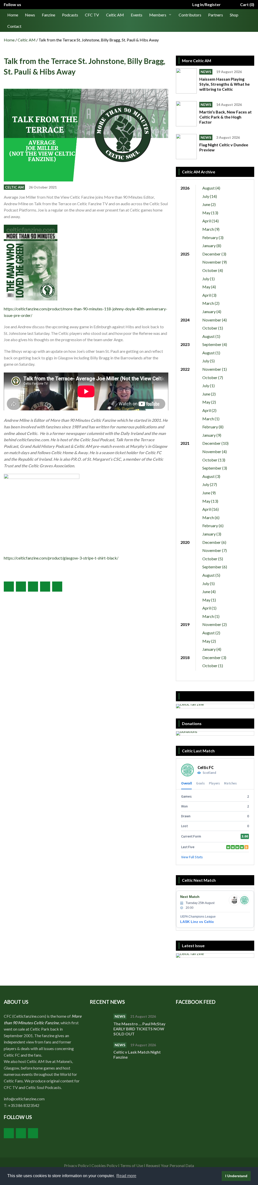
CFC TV (92, 14)
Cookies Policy (104, 1165)
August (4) (211, 187)
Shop (234, 14)
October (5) (212, 558)
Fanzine (48, 14)
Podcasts (70, 14)
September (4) (214, 344)
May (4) (209, 286)
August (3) (211, 476)
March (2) (210, 303)
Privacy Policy (76, 1165)
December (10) (215, 443)
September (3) (214, 468)
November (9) (214, 262)
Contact (14, 26)
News (30, 14)
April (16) (210, 509)
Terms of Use (131, 1165)
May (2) (209, 402)
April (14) (210, 220)
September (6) (214, 566)
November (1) (214, 369)
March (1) (210, 418)
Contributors (190, 14)
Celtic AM (115, 14)
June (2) (209, 204)
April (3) (209, 295)
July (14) (209, 196)
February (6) (212, 525)
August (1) (211, 336)
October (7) (212, 377)
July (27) (209, 484)
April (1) (209, 608)
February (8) (212, 426)
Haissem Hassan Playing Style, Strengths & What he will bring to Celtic (224, 84)
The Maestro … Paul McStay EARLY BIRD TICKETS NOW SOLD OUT (139, 1028)
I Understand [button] (236, 1176)
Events (136, 14)
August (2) (211, 632)
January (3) (211, 533)
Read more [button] (126, 1176)
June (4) (209, 591)
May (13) (210, 212)
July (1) (208, 278)
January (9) (211, 435)
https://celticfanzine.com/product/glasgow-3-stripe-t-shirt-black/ (61, 557)
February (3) (212, 237)
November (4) (214, 319)
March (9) (210, 229)
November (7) (214, 550)
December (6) (214, 542)
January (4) (211, 311)
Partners (215, 14)
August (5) (211, 575)
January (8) (211, 245)
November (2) (214, 624)
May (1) (209, 599)
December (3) (214, 253)
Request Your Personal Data (170, 1165)
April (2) (209, 410)
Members (157, 14)
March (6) (210, 517)
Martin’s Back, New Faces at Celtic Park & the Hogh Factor (225, 116)
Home (12, 14)
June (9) (209, 492)
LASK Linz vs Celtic (197, 922)
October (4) (212, 270)
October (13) (213, 459)
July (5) (208, 360)
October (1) (212, 328)
